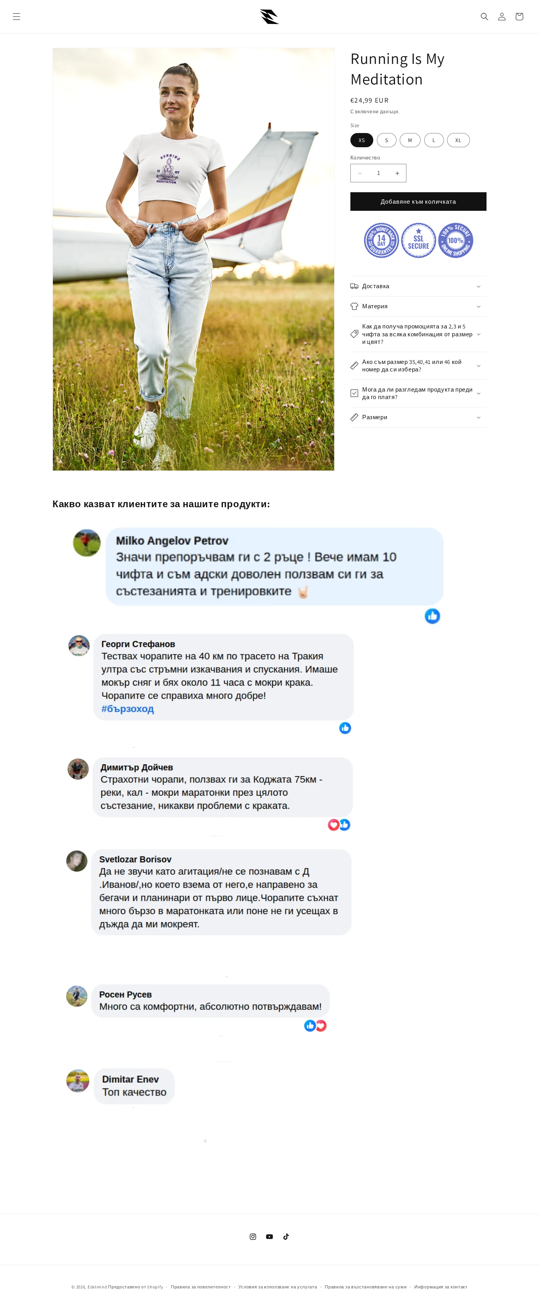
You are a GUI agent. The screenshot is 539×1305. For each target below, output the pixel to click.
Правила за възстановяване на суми (365, 1287)
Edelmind (97, 1287)
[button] (16, 16)
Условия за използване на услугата (277, 1287)
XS (362, 140)
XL (458, 140)
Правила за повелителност (201, 1287)
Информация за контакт (441, 1287)
